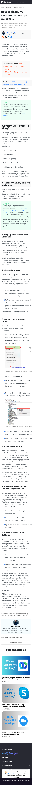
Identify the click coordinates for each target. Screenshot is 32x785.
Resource (8, 7)
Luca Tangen (15, 626)
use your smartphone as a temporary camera (15, 210)
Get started (21, 2)
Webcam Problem (17, 7)
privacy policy (11, 774)
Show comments (16, 643)
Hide (20, 63)
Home (2, 7)
